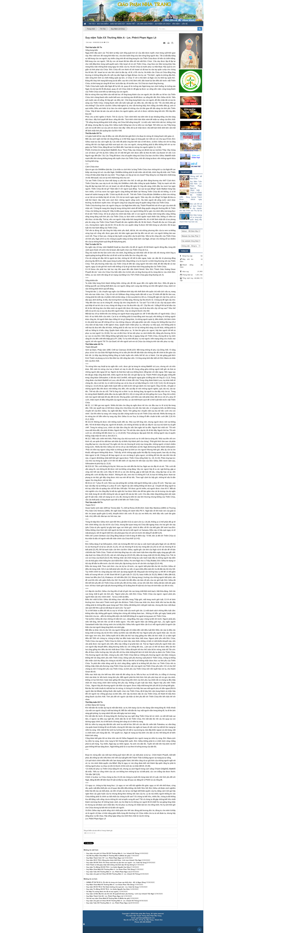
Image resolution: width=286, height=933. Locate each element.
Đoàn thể (131, 24)
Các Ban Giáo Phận (144, 24)
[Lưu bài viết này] (172, 43)
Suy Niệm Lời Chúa (162, 24)
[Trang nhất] (85, 23)
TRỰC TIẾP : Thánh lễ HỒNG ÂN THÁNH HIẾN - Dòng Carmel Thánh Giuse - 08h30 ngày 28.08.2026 (190, 196)
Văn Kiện (175, 24)
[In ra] (168, 43)
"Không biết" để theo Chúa (196, 177)
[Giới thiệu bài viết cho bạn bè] (164, 43)
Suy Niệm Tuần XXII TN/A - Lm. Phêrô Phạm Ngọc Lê (196, 184)
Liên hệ (184, 24)
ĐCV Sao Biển (102, 24)
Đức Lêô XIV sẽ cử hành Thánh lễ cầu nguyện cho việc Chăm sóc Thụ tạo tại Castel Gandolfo (190, 208)
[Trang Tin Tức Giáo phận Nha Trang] (143, 10)
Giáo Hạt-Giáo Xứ (117, 24)
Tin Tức (92, 24)
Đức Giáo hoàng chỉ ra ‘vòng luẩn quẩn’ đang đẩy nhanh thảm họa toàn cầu (190, 218)
